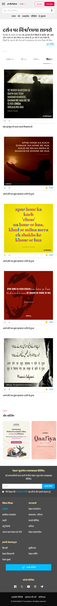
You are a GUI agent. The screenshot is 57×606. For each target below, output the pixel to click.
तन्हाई (51, 188)
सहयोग (5, 509)
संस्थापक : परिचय (35, 515)
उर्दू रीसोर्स (6, 526)
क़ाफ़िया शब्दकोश (9, 515)
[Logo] (12, 4)
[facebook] (15, 586)
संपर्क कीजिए (33, 520)
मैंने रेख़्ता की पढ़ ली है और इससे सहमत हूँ (28, 491)
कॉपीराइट (42, 597)
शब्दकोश (25, 16)
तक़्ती (4, 520)
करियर (31, 526)
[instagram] (35, 586)
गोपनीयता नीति (22, 491)
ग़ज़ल (10, 60)
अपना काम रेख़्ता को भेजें (12, 532)
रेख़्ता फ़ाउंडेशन (34, 509)
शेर (23, 60)
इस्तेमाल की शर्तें (30, 597)
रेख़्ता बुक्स (6, 559)
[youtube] (28, 586)
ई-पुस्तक (42, 16)
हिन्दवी (5, 548)
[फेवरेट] (5, 120)
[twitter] (22, 586)
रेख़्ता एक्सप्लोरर (35, 532)
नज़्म (36, 60)
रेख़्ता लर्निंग (33, 554)
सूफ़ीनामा (32, 548)
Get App (49, 4)
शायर (13, 16)
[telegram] (42, 586)
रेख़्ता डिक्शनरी (8, 554)
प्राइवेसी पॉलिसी (17, 597)
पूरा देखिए (50, 44)
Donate (39, 4)
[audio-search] (52, 10)
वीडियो (34, 16)
